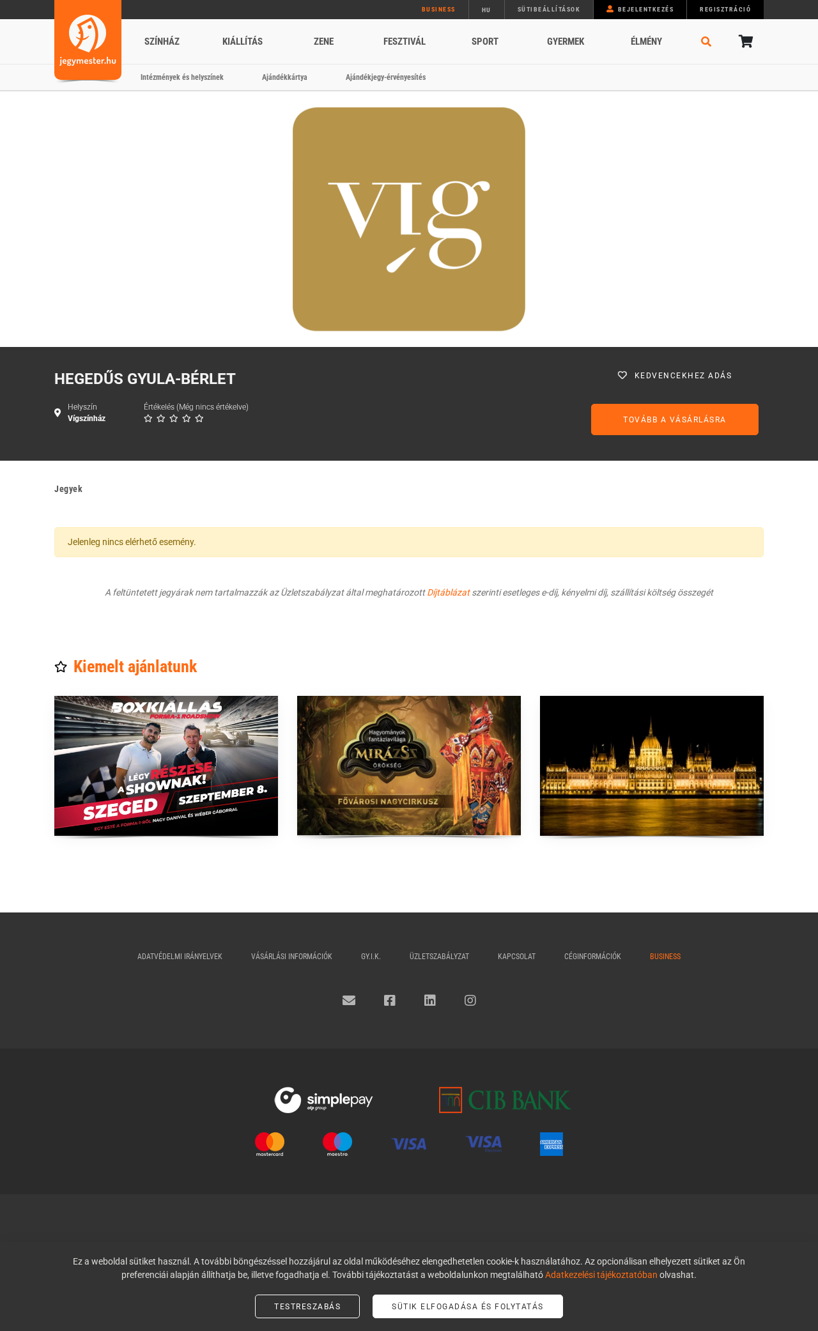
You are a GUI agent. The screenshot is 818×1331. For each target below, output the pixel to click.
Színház (162, 41)
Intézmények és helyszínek (182, 77)
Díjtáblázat (448, 592)
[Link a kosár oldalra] (744, 42)
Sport (485, 41)
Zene (324, 41)
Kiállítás (242, 41)
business (439, 9)
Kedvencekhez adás (683, 375)
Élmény (646, 41)
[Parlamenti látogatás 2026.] (652, 766)
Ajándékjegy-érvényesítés (386, 77)
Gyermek (565, 41)
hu (486, 9)
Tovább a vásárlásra (675, 419)
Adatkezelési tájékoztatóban (601, 1275)
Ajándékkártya (284, 77)
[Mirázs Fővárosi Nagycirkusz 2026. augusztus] (409, 766)
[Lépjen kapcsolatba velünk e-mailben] (349, 1000)
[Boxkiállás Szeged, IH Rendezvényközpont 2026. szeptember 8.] (166, 766)
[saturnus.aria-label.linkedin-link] (430, 1000)
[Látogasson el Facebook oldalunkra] (390, 1000)
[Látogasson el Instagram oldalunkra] (470, 1000)
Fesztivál (404, 41)
